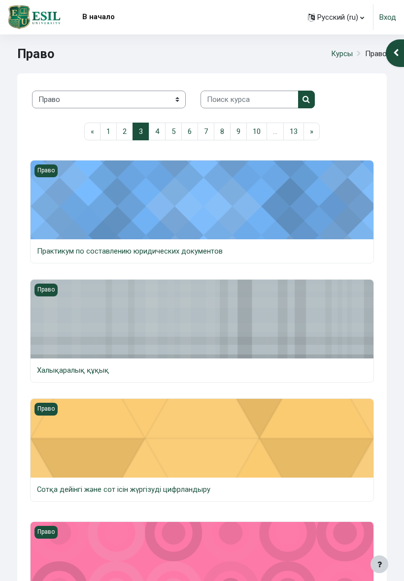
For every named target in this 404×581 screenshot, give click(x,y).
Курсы (342, 53)
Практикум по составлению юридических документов (130, 251)
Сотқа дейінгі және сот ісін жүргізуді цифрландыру (123, 489)
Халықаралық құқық (73, 370)
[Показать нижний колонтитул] (379, 564)
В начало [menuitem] (98, 16)
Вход (387, 17)
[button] (336, 17)
